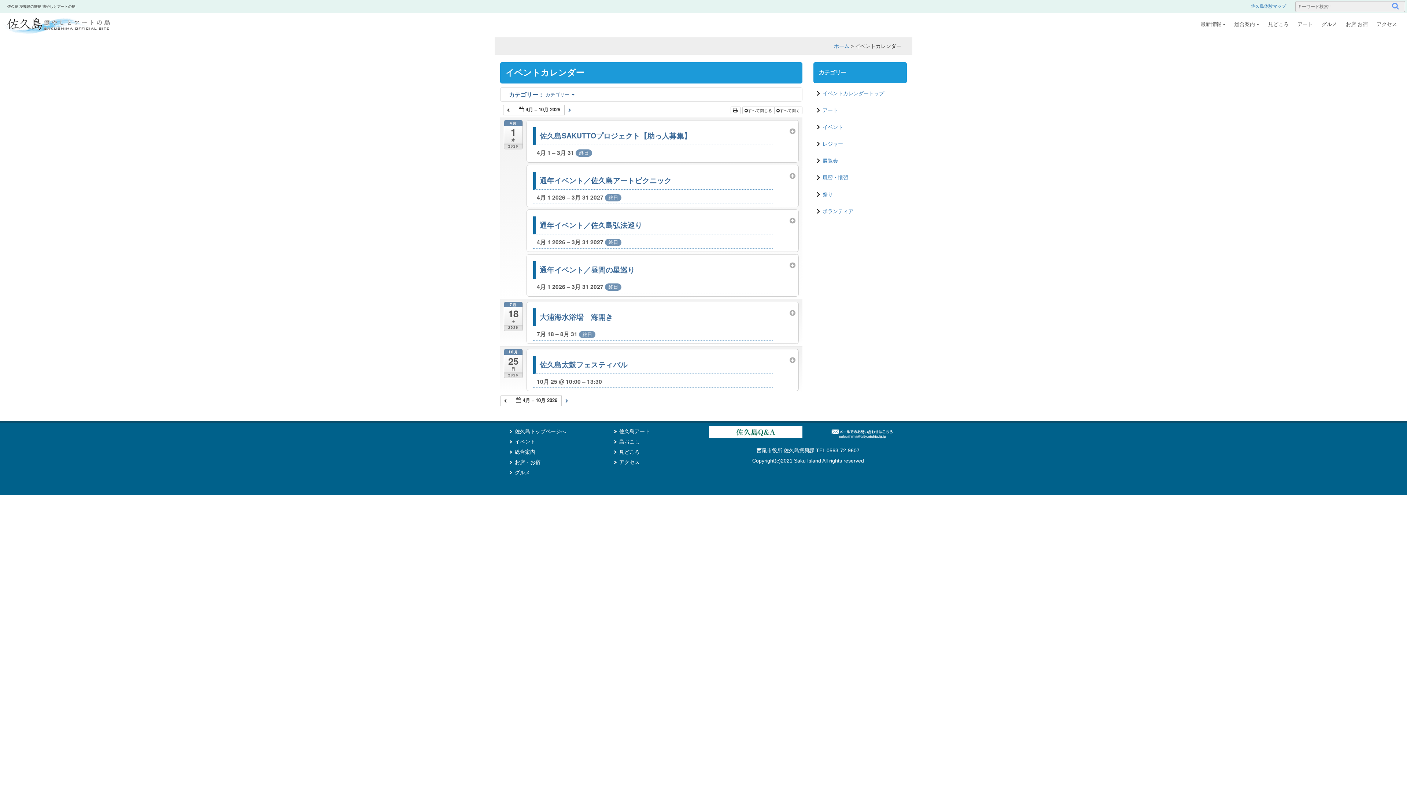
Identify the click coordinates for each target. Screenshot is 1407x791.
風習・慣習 (835, 178)
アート (1305, 24)
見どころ (1278, 24)
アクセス (1387, 24)
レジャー (833, 144)
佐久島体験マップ (1268, 6)
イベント (833, 127)
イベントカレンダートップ (853, 93)
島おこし (629, 442)
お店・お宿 (527, 462)
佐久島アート (634, 431)
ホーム (841, 46)
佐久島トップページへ (540, 431)
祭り (828, 194)
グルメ (1329, 24)
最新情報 (1211, 24)
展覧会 (830, 161)
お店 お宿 (1357, 24)
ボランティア (838, 211)
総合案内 (1244, 24)
